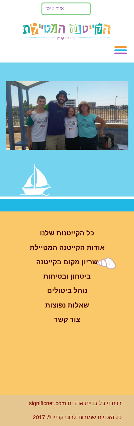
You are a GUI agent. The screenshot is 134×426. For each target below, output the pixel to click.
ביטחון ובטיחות (67, 276)
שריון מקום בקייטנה (67, 262)
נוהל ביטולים (67, 290)
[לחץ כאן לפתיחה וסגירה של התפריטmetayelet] (121, 50)
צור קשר (67, 319)
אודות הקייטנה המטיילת (67, 248)
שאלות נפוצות (67, 305)
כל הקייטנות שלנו (67, 233)
